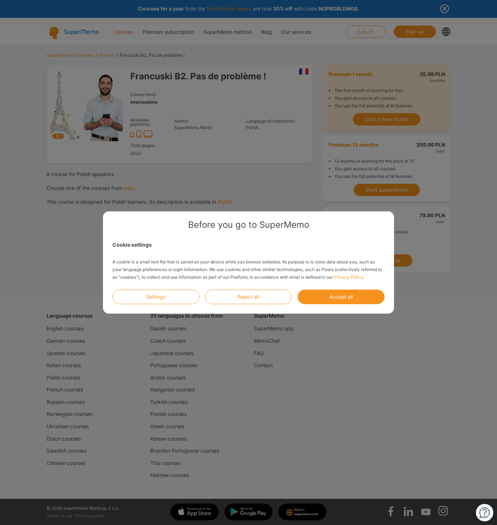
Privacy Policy (348, 277)
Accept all (341, 297)
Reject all (248, 297)
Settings (156, 297)
